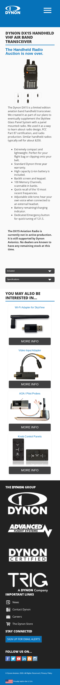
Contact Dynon (21, 609)
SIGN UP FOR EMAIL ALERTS (23, 639)
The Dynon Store (22, 624)
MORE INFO (30, 341)
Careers (17, 616)
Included (11, 271)
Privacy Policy (46, 673)
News (15, 602)
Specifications (13, 279)
